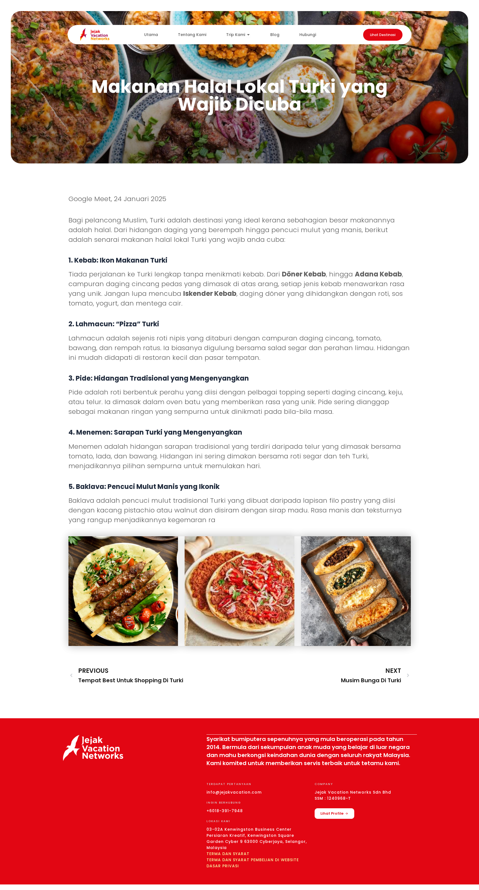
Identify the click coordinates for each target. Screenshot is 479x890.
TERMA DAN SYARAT (228, 853)
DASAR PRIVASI (223, 866)
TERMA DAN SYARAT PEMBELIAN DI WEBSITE (253, 860)
